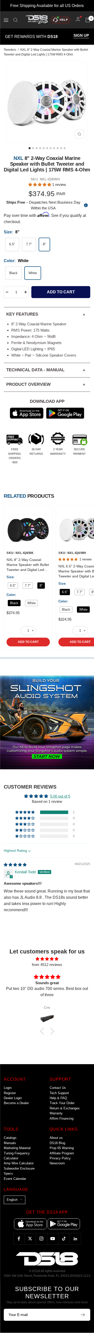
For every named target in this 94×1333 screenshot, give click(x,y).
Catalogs (10, 1138)
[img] (15, 865)
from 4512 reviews (47, 964)
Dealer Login (13, 1098)
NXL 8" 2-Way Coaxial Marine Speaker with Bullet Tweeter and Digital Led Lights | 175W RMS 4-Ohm (28, 565)
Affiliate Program (62, 1153)
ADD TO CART (28, 642)
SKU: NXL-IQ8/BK (20, 553)
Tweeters (10, 49)
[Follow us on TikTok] (64, 1238)
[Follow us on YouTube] (52, 1238)
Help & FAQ (58, 1098)
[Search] (15, 20)
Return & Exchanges (65, 1108)
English (12, 1200)
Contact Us (58, 1088)
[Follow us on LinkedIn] (75, 1238)
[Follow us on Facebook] (19, 1238)
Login (8, 1088)
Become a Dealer (16, 1103)
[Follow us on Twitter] (30, 1238)
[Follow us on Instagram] (41, 1238)
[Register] (83, 1315)
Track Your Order (62, 1103)
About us (56, 1138)
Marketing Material (17, 1148)
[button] (40, 184)
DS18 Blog (57, 1143)
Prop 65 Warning (62, 1148)
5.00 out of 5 (60, 796)
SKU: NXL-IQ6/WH (72, 553)
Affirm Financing (61, 1118)
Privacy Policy (60, 1158)
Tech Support (59, 1093)
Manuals (10, 1143)
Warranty (56, 1113)
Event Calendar (15, 1179)
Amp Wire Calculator (19, 1163)
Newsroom (57, 1163)
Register (10, 1093)
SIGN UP (81, 35)
